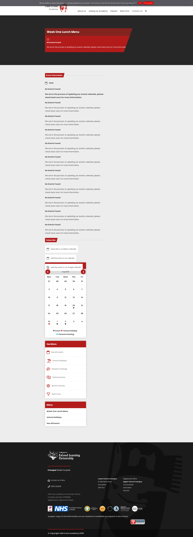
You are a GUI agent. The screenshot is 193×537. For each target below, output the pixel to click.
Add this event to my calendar (63, 258)
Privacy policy (148, 3)
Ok (140, 3)
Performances (58, 377)
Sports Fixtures (58, 385)
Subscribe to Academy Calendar (63, 249)
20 (74, 305)
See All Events (57, 352)
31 (49, 321)
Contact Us (137, 11)
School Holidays (59, 360)
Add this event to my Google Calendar (66, 267)
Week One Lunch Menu (57, 411)
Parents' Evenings (59, 369)
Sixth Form (56, 394)
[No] (190, 3)
